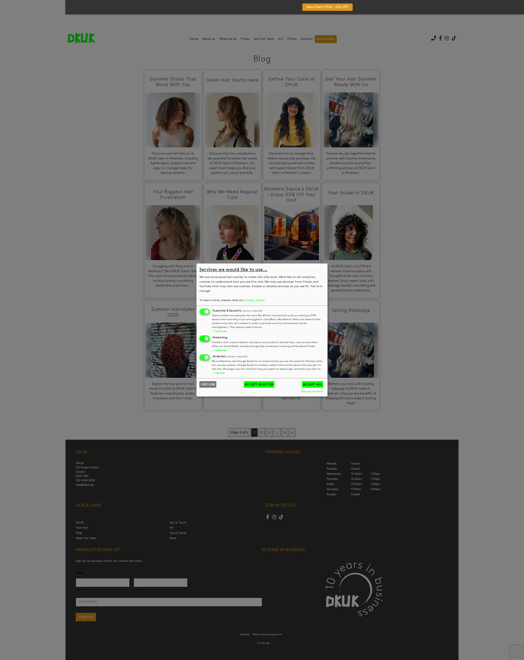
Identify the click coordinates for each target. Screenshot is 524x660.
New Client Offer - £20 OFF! (327, 7)
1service (218, 373)
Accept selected (259, 384)
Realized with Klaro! (312, 392)
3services (219, 350)
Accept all (312, 384)
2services (219, 331)
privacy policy (254, 300)
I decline (208, 384)
